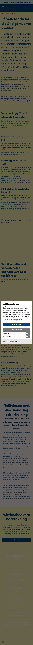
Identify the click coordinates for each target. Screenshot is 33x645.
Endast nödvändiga (16, 329)
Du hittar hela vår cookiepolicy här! (12, 320)
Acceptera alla (16, 324)
